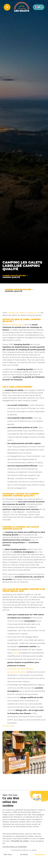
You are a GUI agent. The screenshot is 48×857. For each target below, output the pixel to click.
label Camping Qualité (14, 325)
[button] (41, 752)
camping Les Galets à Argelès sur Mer (24, 313)
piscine (16, 653)
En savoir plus (8, 726)
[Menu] (7, 7)
